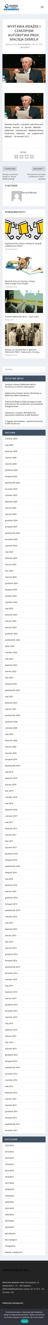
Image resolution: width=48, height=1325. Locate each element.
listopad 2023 (11, 589)
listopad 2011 (11, 1117)
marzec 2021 (10, 709)
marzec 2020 (10, 746)
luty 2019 (9, 791)
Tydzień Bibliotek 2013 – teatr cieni (22, 316)
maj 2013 (9, 1023)
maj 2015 (9, 923)
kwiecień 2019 (11, 778)
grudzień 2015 (11, 897)
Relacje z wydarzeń (13, 1252)
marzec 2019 (10, 784)
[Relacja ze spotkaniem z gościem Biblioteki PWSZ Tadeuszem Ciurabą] (24, 334)
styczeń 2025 (11, 514)
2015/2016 (9, 1170)
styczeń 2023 (11, 627)
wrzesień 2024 (11, 539)
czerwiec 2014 (11, 979)
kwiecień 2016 (11, 885)
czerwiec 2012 (11, 1080)
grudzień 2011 (11, 1111)
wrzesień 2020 (11, 721)
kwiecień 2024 (11, 558)
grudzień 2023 (11, 583)
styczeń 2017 (11, 847)
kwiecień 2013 (11, 1030)
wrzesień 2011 (11, 1130)
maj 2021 (9, 696)
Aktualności (10, 1233)
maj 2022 (9, 659)
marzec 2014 (10, 998)
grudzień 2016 (11, 853)
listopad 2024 (11, 526)
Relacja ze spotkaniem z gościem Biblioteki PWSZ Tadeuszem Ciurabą (22, 350)
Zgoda (24, 1321)
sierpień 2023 (11, 596)
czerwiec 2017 (11, 816)
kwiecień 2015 (11, 929)
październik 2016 (12, 866)
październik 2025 (12, 482)
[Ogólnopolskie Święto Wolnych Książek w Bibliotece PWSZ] (24, 228)
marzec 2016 (10, 891)
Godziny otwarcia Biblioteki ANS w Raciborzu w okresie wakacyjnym (20, 385)
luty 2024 (9, 571)
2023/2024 (9, 1221)
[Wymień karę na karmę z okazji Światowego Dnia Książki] (24, 265)
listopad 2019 (11, 759)
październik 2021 (12, 690)
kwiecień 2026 (11, 451)
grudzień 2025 (11, 470)
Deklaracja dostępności (12, 1303)
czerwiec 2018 (11, 797)
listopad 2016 (11, 860)
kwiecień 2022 (11, 665)
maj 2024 (9, 552)
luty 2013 (9, 1042)
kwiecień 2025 (11, 501)
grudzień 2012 (11, 1055)
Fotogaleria (10, 1246)
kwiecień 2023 (11, 614)
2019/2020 (9, 1196)
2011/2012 (9, 1145)
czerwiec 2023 (11, 602)
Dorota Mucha (24, 44)
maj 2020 (9, 734)
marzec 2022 (10, 671)
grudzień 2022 (11, 633)
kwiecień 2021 (11, 703)
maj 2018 (9, 803)
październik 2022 (12, 640)
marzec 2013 (10, 1036)
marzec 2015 (10, 935)
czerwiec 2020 (11, 728)
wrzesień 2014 (11, 973)
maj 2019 (9, 772)
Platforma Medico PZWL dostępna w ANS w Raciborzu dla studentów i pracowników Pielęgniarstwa (24, 404)
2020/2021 (9, 1202)
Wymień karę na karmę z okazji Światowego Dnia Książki (20, 282)
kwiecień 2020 (11, 740)
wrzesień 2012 (11, 1073)
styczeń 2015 (11, 948)
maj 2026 (9, 445)
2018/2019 (9, 1189)
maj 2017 (9, 822)
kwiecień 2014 (11, 992)
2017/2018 (9, 1183)
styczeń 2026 (11, 464)
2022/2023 (9, 1214)
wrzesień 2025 (11, 489)
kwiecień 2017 (11, 828)
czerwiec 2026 (11, 438)
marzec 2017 (10, 835)
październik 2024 (12, 533)
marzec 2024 (10, 564)
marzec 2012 (10, 1099)
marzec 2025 (10, 508)
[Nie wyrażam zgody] (44, 1317)
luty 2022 (9, 677)
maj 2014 (9, 985)
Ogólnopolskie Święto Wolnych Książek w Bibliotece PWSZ (23, 244)
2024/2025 (9, 1227)
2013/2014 (9, 1158)
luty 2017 (9, 841)
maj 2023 (9, 608)
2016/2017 (9, 1177)
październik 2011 (12, 1124)
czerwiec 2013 (11, 1017)
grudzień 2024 (11, 520)
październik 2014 (12, 967)
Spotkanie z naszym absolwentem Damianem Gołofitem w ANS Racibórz (22, 413)
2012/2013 (24, 47)
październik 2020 (12, 715)
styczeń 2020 (11, 753)
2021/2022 (9, 1208)
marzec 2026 (10, 457)
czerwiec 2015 (11, 916)
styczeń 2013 (11, 1048)
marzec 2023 (10, 621)
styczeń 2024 (11, 577)
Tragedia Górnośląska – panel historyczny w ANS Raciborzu (24, 422)
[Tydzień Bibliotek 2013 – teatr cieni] (24, 301)
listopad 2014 (11, 960)
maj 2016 (9, 879)
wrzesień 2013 (11, 1011)
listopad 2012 (11, 1061)
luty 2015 (9, 941)
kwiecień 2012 (11, 1092)
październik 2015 (12, 910)
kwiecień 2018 (11, 809)
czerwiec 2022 (11, 652)
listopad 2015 (11, 904)
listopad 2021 (11, 684)
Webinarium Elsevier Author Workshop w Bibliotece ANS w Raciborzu (23, 394)
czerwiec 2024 (11, 545)
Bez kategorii (11, 1239)
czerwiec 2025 (11, 495)
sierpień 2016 (11, 872)
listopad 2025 (11, 476)
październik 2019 (12, 765)
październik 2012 (12, 1067)
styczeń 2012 (11, 1105)
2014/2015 (9, 1164)
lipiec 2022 (9, 646)
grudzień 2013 (11, 1004)
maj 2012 (9, 1086)
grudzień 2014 (11, 954)
